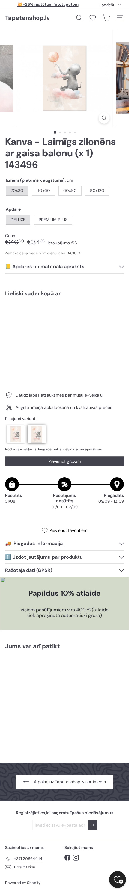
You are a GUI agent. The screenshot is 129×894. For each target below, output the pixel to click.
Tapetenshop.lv (27, 17)
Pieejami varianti (20, 418)
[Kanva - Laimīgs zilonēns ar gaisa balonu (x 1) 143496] (65, 319)
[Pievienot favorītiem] (116, 313)
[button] (16, 434)
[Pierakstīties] (92, 825)
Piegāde (45, 449)
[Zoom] (104, 118)
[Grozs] (106, 18)
